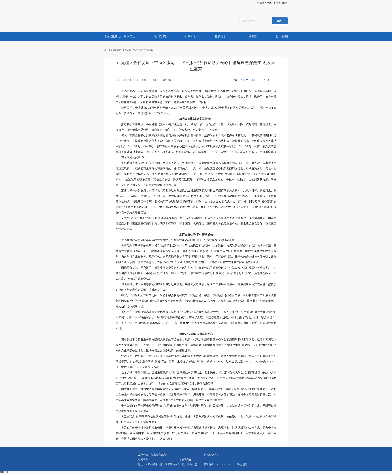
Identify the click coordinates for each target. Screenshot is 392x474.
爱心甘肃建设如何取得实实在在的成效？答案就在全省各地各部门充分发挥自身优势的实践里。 (179, 240)
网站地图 (242, 464)
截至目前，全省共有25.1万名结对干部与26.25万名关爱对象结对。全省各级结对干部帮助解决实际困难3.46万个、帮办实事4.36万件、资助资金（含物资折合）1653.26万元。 (196, 110)
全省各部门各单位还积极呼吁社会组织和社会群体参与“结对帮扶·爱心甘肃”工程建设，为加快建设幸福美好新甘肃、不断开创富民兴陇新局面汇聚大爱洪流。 (196, 408)
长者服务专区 (264, 2)
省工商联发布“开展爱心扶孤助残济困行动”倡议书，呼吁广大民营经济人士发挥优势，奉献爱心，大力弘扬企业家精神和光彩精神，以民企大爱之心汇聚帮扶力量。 (196, 419)
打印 (266, 80)
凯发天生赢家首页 (112, 50)
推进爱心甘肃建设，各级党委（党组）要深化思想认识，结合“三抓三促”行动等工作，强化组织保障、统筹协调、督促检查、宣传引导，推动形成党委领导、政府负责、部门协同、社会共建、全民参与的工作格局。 (196, 127)
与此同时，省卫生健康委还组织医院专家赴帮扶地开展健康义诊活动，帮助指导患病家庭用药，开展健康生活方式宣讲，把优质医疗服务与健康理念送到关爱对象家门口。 (196, 287)
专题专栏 (127, 50)
